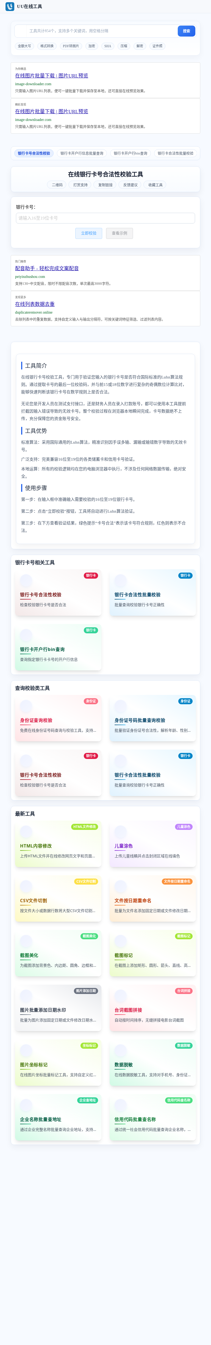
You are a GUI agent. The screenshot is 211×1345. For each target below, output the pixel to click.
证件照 (157, 46)
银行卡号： (27, 207)
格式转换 (47, 46)
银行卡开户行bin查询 (130, 153)
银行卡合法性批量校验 (175, 153)
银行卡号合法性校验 (34, 153)
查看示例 (119, 233)
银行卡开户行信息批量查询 (81, 153)
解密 (140, 46)
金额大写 (24, 46)
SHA (107, 46)
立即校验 (88, 233)
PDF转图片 (71, 46)
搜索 (186, 31)
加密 (91, 46)
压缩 (124, 46)
